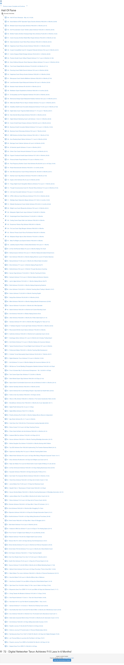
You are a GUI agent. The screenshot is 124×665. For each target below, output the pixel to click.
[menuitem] (1, 4)
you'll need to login (69, 658)
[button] (1, 1)
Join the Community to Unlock (62, 660)
